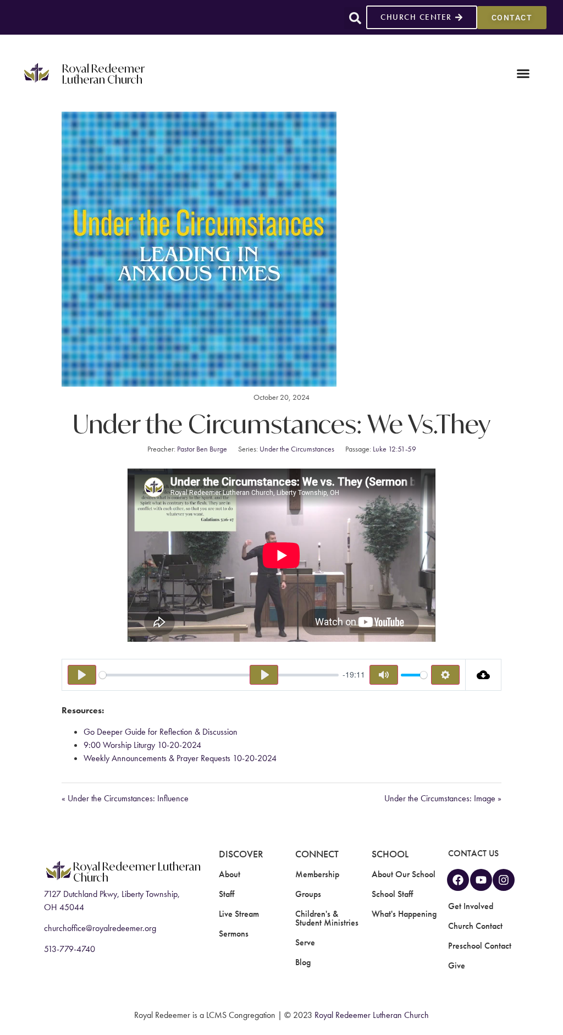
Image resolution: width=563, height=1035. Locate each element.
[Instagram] (504, 880)
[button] (355, 18)
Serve (305, 942)
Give (456, 965)
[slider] (219, 675)
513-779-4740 (69, 949)
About (229, 874)
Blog (303, 962)
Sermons (234, 933)
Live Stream (239, 914)
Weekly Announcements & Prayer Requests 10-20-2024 (180, 758)
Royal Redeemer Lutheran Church (103, 73)
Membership (317, 874)
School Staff (392, 894)
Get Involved (470, 906)
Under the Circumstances (297, 449)
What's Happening (404, 914)
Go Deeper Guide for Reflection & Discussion (161, 731)
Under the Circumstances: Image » (442, 798)
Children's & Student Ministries (326, 918)
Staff (226, 894)
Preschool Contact (479, 945)
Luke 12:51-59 (394, 449)
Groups (308, 894)
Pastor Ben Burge (202, 449)
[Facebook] (458, 880)
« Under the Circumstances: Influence (125, 798)
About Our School (403, 874)
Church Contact (475, 926)
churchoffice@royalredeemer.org (100, 928)
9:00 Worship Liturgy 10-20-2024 (142, 745)
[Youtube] (481, 880)
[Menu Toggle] (523, 73)
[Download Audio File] (483, 675)
